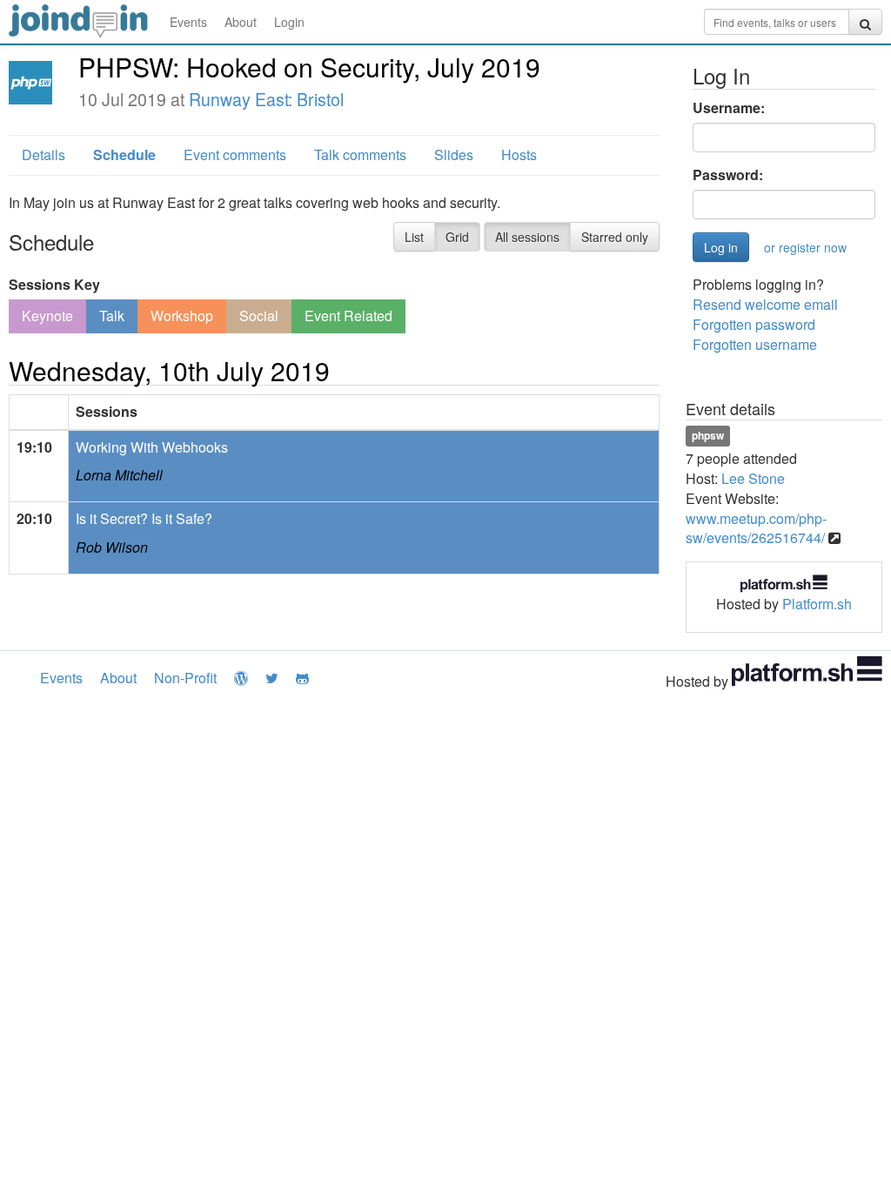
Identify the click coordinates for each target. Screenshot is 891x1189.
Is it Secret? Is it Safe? (144, 518)
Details (43, 154)
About (240, 21)
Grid (457, 236)
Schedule (124, 154)
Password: (728, 175)
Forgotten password (754, 324)
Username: (729, 108)
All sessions (527, 236)
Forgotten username (755, 344)
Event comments (235, 154)
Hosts (519, 154)
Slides (453, 154)
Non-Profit (185, 678)
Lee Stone (753, 478)
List (414, 236)
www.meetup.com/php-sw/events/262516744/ (756, 528)
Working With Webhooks (152, 447)
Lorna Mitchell (119, 475)
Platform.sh (817, 604)
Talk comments (360, 154)
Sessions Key (54, 284)
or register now (805, 247)
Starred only (614, 236)
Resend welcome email (765, 304)
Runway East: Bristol (266, 99)
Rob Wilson (112, 547)
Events (188, 21)
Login (289, 21)
